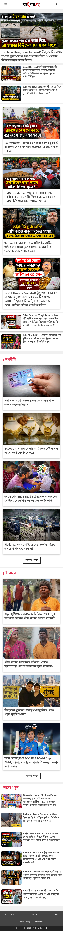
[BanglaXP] (31, 4)
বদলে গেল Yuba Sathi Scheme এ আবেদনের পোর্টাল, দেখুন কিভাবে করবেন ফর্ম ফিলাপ (30, 498)
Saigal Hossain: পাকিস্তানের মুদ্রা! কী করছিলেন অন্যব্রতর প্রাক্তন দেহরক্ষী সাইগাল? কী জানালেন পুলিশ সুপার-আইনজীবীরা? (40, 72)
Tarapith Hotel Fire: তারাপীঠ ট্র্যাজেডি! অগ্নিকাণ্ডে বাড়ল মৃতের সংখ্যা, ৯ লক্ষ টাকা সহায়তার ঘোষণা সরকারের (28, 247)
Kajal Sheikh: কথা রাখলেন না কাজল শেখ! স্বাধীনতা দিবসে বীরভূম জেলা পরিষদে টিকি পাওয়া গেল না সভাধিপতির (41, 837)
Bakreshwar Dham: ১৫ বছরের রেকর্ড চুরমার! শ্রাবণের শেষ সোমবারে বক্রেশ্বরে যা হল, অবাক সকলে (31, 146)
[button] (57, 4)
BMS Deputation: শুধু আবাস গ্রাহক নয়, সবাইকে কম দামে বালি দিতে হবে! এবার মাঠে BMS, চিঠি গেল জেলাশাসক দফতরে (29, 197)
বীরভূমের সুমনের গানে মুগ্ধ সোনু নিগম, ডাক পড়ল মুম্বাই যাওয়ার (29, 712)
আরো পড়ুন (32, 560)
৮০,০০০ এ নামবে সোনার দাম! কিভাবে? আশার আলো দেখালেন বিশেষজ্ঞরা (31, 450)
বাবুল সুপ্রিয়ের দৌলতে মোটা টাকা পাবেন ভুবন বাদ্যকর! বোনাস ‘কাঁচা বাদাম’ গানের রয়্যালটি (30, 616)
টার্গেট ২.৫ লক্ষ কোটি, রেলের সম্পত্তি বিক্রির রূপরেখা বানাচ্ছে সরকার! (29, 546)
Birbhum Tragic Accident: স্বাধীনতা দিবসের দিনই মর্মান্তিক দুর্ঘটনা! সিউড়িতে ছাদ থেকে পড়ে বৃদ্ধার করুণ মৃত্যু (41, 818)
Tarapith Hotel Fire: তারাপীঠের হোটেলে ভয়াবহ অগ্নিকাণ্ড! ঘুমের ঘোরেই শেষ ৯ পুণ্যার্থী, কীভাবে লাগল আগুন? (42, 90)
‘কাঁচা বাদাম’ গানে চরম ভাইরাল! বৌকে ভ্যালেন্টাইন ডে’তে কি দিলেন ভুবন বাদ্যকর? (28, 664)
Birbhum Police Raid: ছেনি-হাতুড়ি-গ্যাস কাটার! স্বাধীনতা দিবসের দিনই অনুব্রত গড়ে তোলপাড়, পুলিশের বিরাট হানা (42, 875)
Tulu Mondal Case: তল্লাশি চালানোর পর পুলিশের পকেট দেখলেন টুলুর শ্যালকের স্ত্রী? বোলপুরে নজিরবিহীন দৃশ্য (42, 338)
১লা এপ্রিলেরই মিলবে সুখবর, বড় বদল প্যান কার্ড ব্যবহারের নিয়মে (29, 402)
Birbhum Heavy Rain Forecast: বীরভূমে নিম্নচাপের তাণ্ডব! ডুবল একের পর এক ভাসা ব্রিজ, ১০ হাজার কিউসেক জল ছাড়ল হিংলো (32, 56)
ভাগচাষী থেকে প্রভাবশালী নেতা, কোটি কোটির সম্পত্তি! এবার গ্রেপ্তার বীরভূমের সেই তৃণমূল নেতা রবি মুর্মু (41, 894)
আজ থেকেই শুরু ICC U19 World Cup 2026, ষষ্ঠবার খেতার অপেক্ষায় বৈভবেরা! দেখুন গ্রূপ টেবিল (31, 762)
